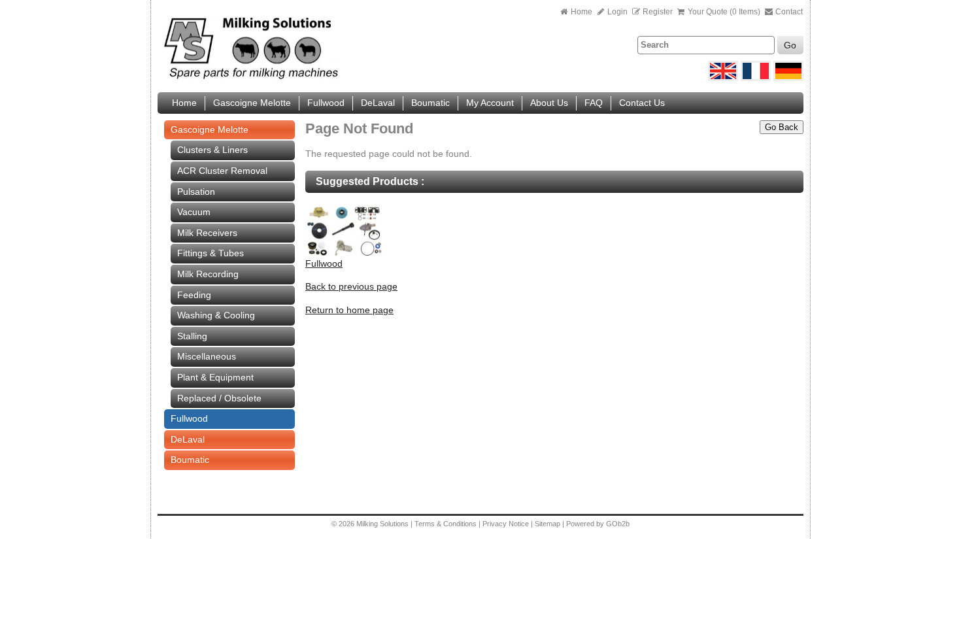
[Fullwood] (344, 254)
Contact (788, 11)
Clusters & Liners (212, 149)
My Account (490, 102)
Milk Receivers (207, 233)
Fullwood (326, 102)
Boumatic (430, 102)
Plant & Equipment (215, 377)
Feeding (194, 295)
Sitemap (548, 524)
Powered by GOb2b (598, 524)
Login (616, 11)
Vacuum (194, 212)
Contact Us (642, 102)
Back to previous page (351, 286)
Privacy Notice (505, 524)
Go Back (781, 127)
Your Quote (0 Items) (724, 11)
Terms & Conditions (445, 524)
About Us (549, 102)
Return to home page (349, 310)
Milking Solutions (383, 524)
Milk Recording (208, 274)
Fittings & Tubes (210, 253)
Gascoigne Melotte (252, 102)
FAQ (593, 102)
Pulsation (196, 191)
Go (790, 45)
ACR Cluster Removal (222, 170)
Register (658, 11)
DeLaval (378, 102)
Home (581, 11)
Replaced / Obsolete (219, 398)
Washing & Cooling (216, 315)
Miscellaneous (206, 356)
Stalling (192, 336)
